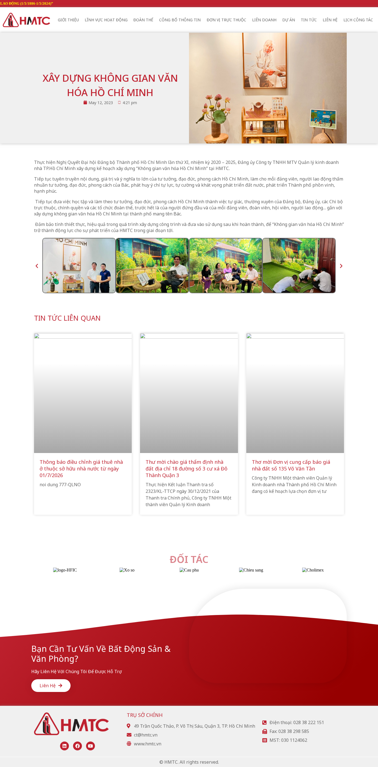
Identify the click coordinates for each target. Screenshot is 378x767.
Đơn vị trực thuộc (226, 19)
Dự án (288, 19)
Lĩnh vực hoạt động (106, 19)
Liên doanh (264, 19)
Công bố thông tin (180, 19)
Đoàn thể (143, 19)
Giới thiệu (68, 19)
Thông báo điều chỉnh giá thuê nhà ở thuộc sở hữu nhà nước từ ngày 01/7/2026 (81, 468)
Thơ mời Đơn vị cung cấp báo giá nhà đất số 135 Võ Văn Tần (291, 465)
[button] (37, 266)
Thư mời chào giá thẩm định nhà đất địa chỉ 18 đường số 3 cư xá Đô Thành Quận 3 (186, 468)
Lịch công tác (358, 19)
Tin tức (309, 19)
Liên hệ (330, 19)
